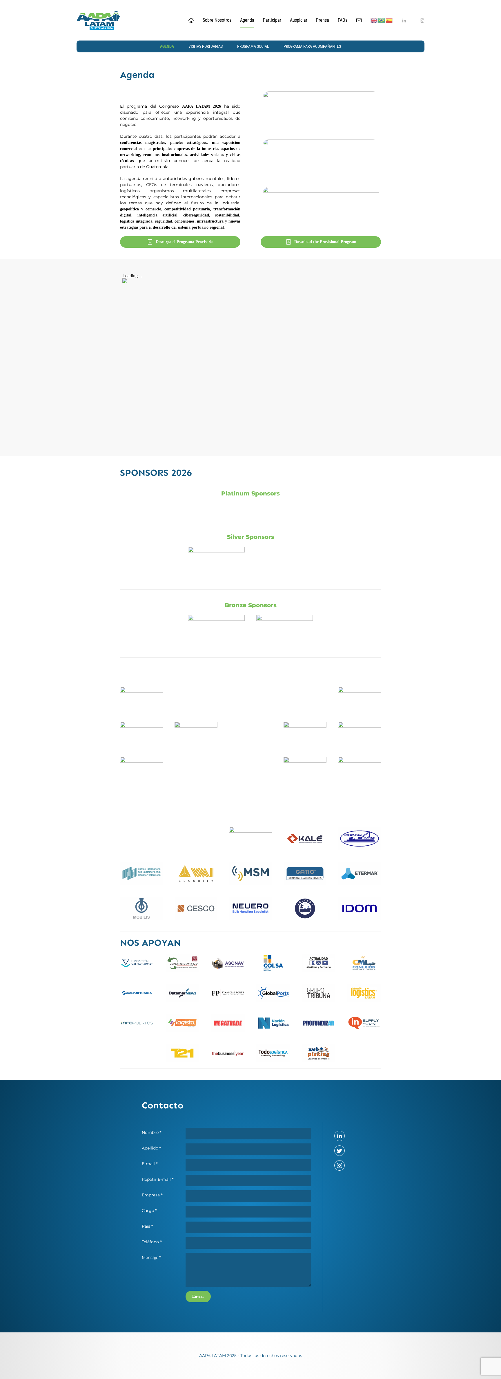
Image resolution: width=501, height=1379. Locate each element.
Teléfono (152, 1241)
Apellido (151, 1148)
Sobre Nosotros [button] (217, 20)
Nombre (151, 1132)
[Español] (389, 20)
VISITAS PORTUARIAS (205, 46)
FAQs (342, 20)
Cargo (149, 1210)
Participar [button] (272, 20)
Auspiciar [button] (298, 20)
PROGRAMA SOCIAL (253, 46)
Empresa (152, 1195)
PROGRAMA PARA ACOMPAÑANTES (312, 46)
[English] (374, 20)
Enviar (198, 1296)
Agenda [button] (247, 20)
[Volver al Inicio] (98, 20)
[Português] (382, 20)
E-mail (150, 1163)
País (147, 1226)
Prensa (322, 20)
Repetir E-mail (158, 1179)
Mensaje (151, 1257)
